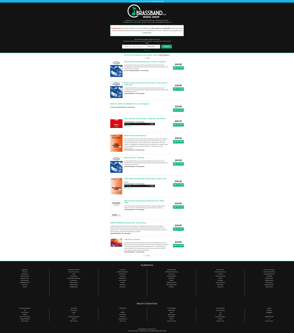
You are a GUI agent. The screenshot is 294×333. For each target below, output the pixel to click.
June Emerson (122, 274)
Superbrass (220, 287)
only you (269, 308)
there (220, 314)
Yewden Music (269, 287)
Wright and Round (269, 284)
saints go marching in (24, 308)
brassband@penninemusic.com (163, 22)
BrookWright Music (25, 282)
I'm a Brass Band (171, 308)
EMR (74, 274)
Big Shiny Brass (25, 280)
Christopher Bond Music (74, 269)
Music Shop (171, 274)
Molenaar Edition (171, 269)
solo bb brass (73, 310)
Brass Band (126, 41)
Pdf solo (74, 319)
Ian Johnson (123, 269)
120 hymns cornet (171, 321)
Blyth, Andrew (73, 321)
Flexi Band (149, 41)
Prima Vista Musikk (220, 276)
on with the (123, 316)
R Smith (220, 278)
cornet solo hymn (220, 310)
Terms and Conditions (133, 331)
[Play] (125, 124)
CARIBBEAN (269, 312)
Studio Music (220, 284)
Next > (148, 58)
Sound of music (269, 321)
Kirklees (123, 282)
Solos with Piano (158, 41)
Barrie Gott (74, 308)
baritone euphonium (73, 316)
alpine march (122, 314)
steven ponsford (220, 308)
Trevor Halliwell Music (269, 274)
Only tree (269, 310)
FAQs (149, 331)
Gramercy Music (74, 284)
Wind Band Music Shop (158, 1)
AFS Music (24, 272)
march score (122, 321)
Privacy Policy (143, 331)
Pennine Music (220, 269)
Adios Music (25, 269)
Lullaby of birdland (25, 319)
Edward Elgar (171, 310)
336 (25, 310)
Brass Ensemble (134, 41)
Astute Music (25, 274)
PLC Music (220, 274)
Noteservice (171, 278)
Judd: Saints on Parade (132, 239)
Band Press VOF (25, 276)
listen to (171, 319)
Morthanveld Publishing (171, 272)
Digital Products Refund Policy (158, 331)
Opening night (171, 314)
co (122, 310)
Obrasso (171, 280)
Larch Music (123, 287)
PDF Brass (171, 287)
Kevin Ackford (122, 280)
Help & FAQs (147, 50)
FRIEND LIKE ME (269, 316)
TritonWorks (269, 276)
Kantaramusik (122, 278)
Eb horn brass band (25, 316)
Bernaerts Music (25, 278)
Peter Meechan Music (220, 272)
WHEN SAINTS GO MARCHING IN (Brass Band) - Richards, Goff (145, 179)
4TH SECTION (24, 312)
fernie (171, 312)
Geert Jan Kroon (74, 282)
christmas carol (220, 321)
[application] (139, 124)
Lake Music (122, 284)
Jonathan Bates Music (122, 272)
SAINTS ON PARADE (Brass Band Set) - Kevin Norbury (128, 223)
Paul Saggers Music (171, 284)
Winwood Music (269, 278)
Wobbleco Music (269, 280)
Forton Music (73, 280)
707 (220, 312)
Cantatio (25, 287)
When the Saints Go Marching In (135, 135)
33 (73, 314)
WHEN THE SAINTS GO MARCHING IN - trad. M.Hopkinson (129, 104)
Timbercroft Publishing (269, 272)
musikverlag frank (171, 276)
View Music (129, 126)
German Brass (24, 321)
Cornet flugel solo (122, 319)
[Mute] (149, 124)
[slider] (153, 124)
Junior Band (143, 41)
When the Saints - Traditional (134, 158)
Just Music (122, 276)
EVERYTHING (122, 308)
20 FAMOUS (171, 316)
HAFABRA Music (74, 287)
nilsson (74, 312)
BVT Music (24, 284)
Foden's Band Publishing (73, 278)
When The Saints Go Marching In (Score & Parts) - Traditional (145, 62)
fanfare (25, 314)
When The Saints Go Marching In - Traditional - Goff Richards (145, 118)
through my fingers (220, 316)
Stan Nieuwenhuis (220, 282)
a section (220, 319)
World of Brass (269, 282)
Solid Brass (220, 280)
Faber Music (74, 276)
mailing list (136, 20)
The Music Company (269, 269)
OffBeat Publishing (171, 282)
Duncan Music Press (74, 272)
